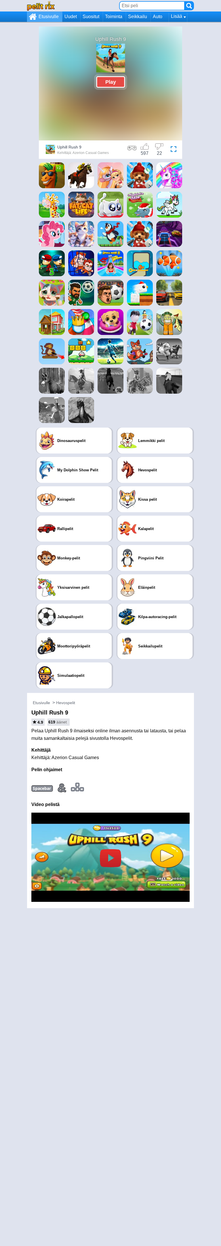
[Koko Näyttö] (173, 150)
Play (110, 82)
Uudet (70, 16)
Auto (157, 16)
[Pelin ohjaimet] (132, 150)
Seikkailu (137, 16)
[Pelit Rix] (41, 5)
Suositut (91, 16)
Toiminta (113, 16)
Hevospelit (65, 702)
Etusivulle (49, 16)
